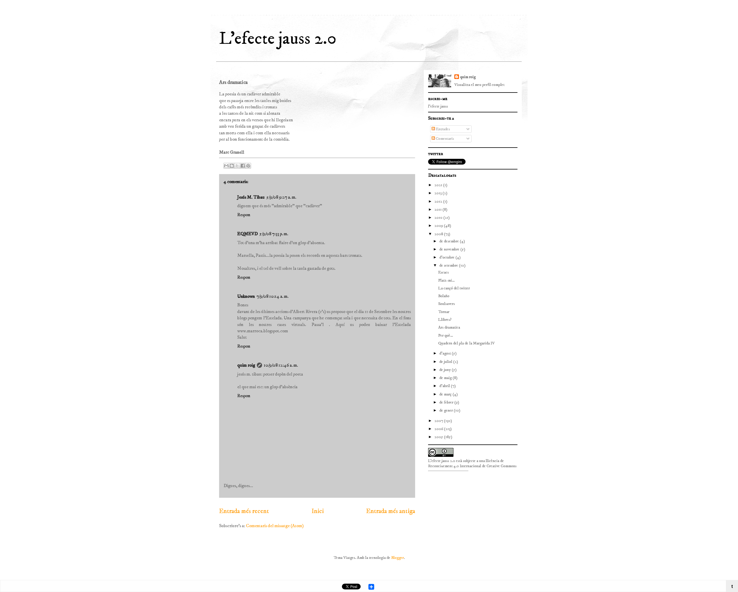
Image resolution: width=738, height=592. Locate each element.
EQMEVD (247, 234)
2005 (439, 437)
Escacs (443, 272)
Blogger (397, 557)
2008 (439, 234)
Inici (318, 511)
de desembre (449, 241)
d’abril (445, 386)
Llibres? (444, 319)
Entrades (442, 129)
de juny (445, 369)
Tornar (443, 311)
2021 (438, 185)
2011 (438, 209)
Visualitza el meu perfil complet (479, 84)
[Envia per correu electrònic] (226, 166)
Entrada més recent (244, 511)
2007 (439, 420)
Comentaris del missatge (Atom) (275, 526)
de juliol (446, 361)
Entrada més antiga (390, 511)
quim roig (246, 365)
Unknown (246, 296)
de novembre (449, 249)
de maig (446, 377)
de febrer (446, 402)
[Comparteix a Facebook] (243, 166)
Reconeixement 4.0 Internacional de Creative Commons (472, 466)
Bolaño (443, 296)
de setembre (449, 265)
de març (446, 394)
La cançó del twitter (454, 288)
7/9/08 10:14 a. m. (273, 296)
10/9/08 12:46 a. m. (281, 365)
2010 (438, 217)
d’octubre (447, 257)
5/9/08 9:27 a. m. (281, 197)
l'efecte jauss (438, 106)
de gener (446, 410)
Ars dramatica (449, 327)
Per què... (445, 335)
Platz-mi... (446, 280)
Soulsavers (446, 303)
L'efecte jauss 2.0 (277, 39)
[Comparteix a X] (237, 166)
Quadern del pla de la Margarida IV (466, 343)
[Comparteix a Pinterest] (248, 166)
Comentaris (444, 138)
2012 (438, 201)
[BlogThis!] (232, 166)
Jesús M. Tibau (251, 197)
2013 (438, 193)
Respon (243, 215)
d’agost (445, 353)
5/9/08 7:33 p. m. (273, 234)
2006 (439, 428)
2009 (439, 225)
